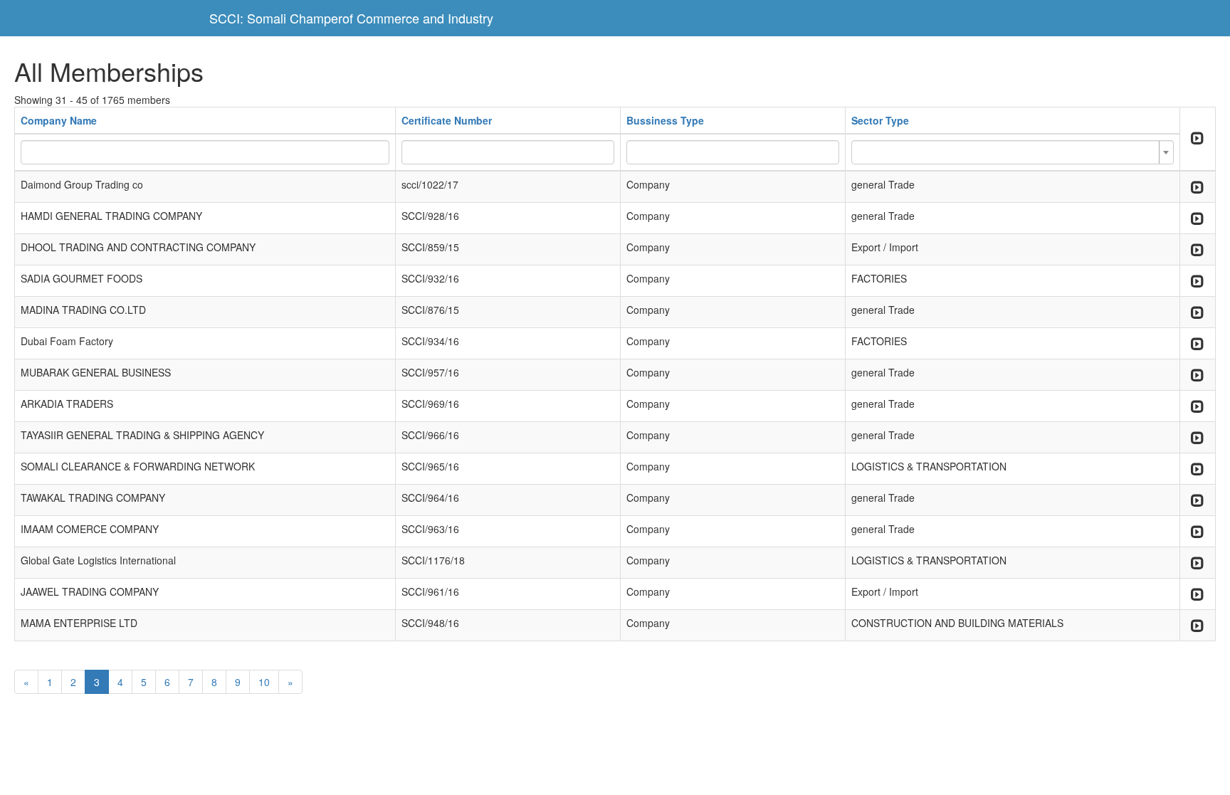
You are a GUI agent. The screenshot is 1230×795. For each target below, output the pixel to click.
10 (264, 682)
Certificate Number (446, 120)
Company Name (59, 120)
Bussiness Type (665, 120)
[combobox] (1012, 152)
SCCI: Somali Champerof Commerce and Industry (351, 18)
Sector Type (880, 120)
